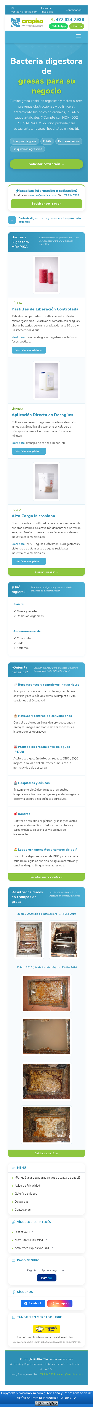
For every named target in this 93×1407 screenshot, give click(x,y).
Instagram (62, 1303)
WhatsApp (59, 26)
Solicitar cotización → (46, 164)
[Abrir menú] (78, 37)
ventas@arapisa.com (43, 195)
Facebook (35, 1303)
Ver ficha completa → (29, 350)
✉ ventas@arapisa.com (24, 9)
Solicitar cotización (46, 204)
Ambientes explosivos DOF (32, 1248)
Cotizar (77, 26)
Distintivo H (22, 1232)
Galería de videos (26, 1194)
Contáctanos (74, 10)
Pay (46, 1278)
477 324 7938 (71, 195)
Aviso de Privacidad (47, 9)
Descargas (22, 1202)
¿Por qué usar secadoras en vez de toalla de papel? (47, 1178)
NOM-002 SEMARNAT (29, 1240)
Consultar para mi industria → (46, 877)
